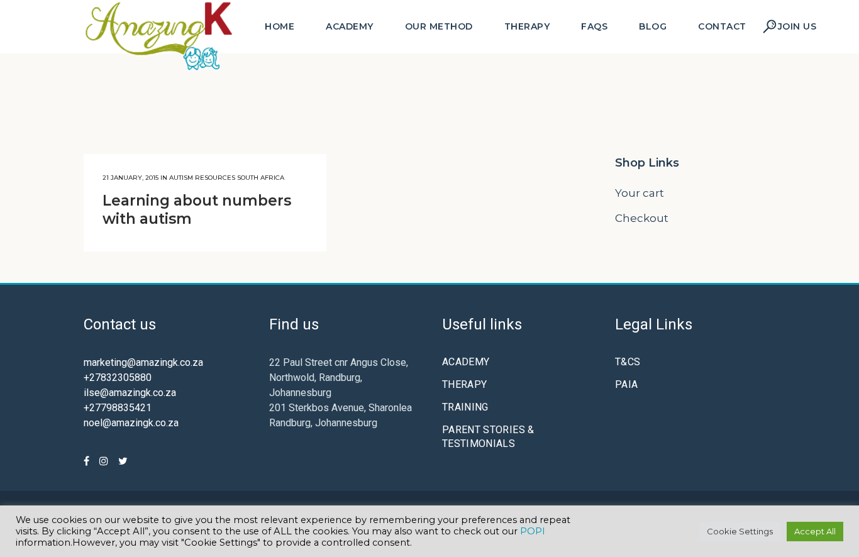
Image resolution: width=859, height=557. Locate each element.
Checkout (641, 218)
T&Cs (627, 362)
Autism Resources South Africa (226, 178)
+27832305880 (118, 377)
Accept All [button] (815, 531)
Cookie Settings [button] (740, 531)
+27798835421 (118, 408)
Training (465, 407)
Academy (465, 362)
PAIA (626, 384)
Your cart (639, 193)
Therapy (464, 384)
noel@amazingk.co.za (131, 423)
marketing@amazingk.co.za (143, 362)
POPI (532, 531)
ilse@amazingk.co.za (130, 393)
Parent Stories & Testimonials (488, 436)
